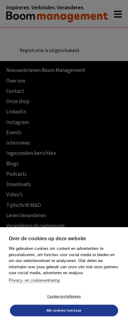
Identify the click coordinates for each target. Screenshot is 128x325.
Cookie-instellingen (64, 296)
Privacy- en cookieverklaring (34, 280)
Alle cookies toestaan (64, 310)
